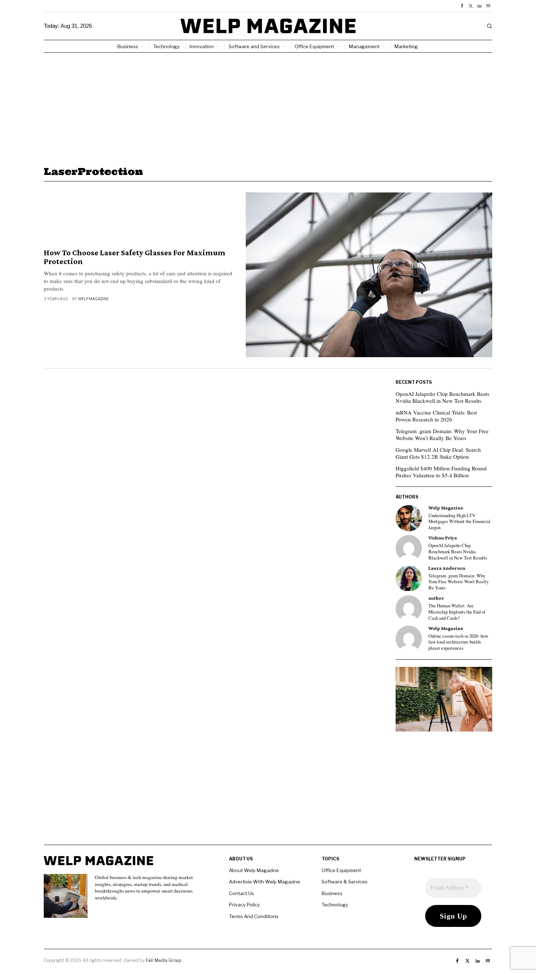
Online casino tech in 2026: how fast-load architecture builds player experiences (458, 642)
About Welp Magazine (254, 870)
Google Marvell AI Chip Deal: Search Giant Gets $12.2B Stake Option (438, 453)
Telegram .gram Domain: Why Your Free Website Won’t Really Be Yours (442, 434)
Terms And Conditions (254, 916)
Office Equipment (341, 870)
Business (332, 893)
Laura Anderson (446, 568)
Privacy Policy (244, 905)
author (436, 598)
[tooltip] (462, 6)
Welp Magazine (93, 299)
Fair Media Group (163, 960)
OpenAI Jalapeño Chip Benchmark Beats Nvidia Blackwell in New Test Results (442, 397)
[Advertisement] (268, 107)
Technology (335, 905)
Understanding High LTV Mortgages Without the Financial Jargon (459, 522)
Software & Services (345, 882)
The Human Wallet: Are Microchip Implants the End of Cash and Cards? (456, 612)
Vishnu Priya (442, 538)
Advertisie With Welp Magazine (264, 882)
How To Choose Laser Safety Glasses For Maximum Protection (134, 257)
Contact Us (241, 893)
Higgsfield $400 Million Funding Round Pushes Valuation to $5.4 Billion (441, 472)
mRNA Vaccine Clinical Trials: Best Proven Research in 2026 (436, 416)
